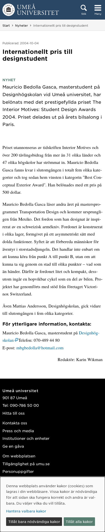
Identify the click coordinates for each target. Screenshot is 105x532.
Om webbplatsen (18, 455)
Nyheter (21, 25)
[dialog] (52, 504)
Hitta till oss (13, 413)
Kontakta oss (14, 422)
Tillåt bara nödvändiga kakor (34, 521)
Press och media (18, 430)
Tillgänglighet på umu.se (26, 463)
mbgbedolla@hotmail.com (39, 348)
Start (6, 25)
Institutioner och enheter (25, 438)
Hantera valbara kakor (26, 511)
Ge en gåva (13, 446)
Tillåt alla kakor (79, 521)
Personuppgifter (18, 471)
